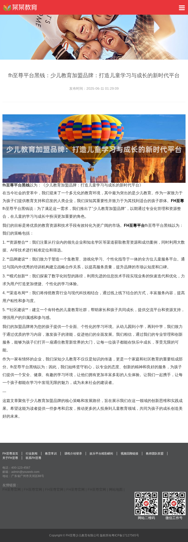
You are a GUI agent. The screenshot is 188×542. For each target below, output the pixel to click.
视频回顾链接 (129, 453)
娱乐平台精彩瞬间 (101, 453)
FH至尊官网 (11, 489)
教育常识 (51, 453)
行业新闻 (31, 453)
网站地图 (116, 489)
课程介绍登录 (73, 453)
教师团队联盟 (155, 453)
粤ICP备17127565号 (125, 535)
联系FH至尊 (33, 458)
